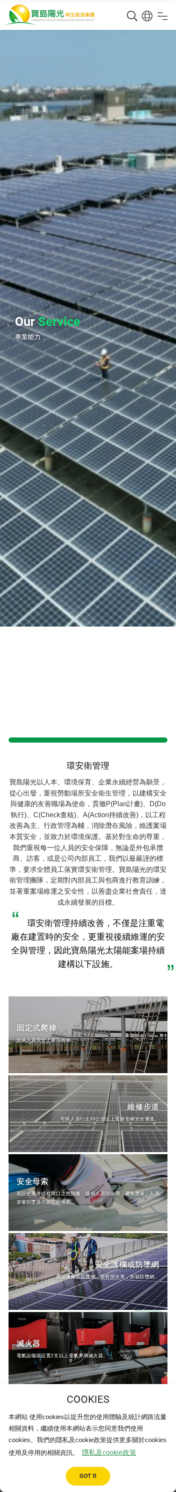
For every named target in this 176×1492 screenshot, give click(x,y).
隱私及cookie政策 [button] (109, 1452)
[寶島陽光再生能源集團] (49, 14)
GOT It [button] (88, 1476)
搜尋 (132, 16)
